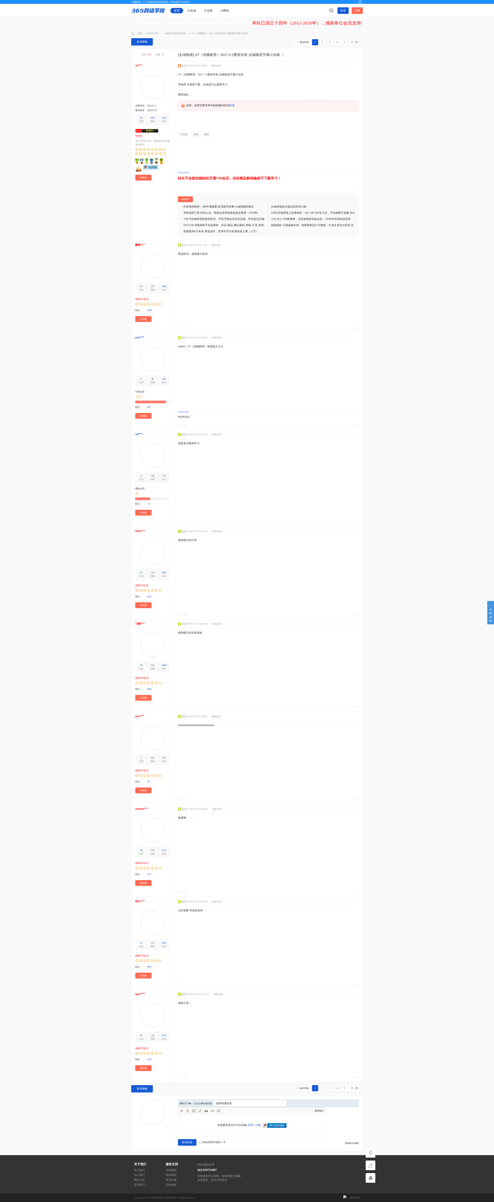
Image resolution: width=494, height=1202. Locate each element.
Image (194, 1110)
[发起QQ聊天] (150, 168)
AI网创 (224, 10)
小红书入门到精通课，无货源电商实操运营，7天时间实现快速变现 (311, 219)
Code (212, 1110)
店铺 (195, 134)
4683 (164, 665)
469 (164, 379)
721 (164, 475)
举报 (355, 187)
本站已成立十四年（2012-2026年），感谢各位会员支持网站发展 (315, 23)
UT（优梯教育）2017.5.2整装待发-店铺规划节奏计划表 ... (221, 33)
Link (200, 1110)
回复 (232, 105)
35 (141, 943)
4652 (164, 572)
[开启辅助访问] (353, 1)
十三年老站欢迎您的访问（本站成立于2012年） (167, 2)
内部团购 (171, 1170)
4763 (164, 1035)
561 (164, 757)
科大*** (140, 901)
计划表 (183, 134)
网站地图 (355, 1197)
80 (152, 379)
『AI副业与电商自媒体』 (175, 33)
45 (141, 572)
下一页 (354, 42)
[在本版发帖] (370, 1165)
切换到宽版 (360, 1)
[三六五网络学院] (148, 10)
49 (141, 286)
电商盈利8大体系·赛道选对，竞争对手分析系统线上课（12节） (221, 231)
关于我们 (139, 1170)
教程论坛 (161, 1197)
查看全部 (216, 65)
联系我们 (139, 1184)
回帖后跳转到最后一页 (214, 1142)
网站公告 (139, 1179)
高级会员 (140, 488)
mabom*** (141, 808)
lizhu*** (140, 531)
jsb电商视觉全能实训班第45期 (288, 206)
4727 (164, 850)
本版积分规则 (352, 1143)
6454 (152, 117)
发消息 (143, 177)
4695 (164, 943)
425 (152, 757)
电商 (206, 134)
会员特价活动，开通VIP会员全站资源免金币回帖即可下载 (191, 23)
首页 (177, 10)
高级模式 (319, 1110)
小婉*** (140, 623)
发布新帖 (142, 41)
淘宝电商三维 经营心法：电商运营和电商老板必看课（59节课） (221, 212)
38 (141, 665)
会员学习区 (152, 33)
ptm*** (139, 337)
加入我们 (139, 1175)
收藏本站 (136, 2)
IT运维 (208, 10)
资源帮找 (171, 1175)
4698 (164, 286)
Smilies (218, 1110)
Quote (206, 1110)
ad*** (138, 65)
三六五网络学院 (132, 33)
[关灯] (370, 1153)
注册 (357, 10)
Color (187, 1110)
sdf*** (139, 434)
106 (152, 475)
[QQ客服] (370, 1178)
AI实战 (191, 10)
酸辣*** (140, 244)
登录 (343, 10)
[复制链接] (283, 55)
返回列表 (304, 42)
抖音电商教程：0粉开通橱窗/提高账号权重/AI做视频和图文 (218, 206)
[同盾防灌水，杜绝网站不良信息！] (344, 1197)
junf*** (139, 716)
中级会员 (140, 391)
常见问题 (171, 1179)
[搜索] (331, 10)
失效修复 (171, 1184)
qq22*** (140, 994)
